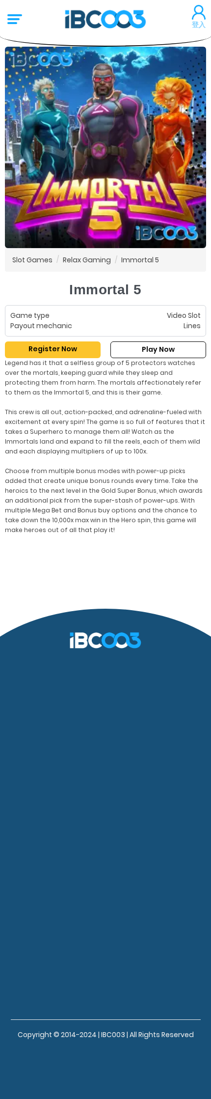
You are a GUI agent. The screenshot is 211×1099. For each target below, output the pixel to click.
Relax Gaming (87, 260)
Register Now (52, 349)
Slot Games (32, 260)
